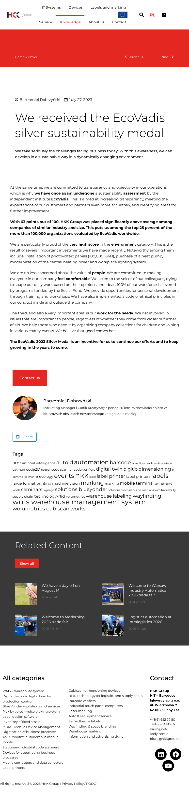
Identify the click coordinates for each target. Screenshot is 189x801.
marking (92, 482)
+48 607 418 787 (162, 724)
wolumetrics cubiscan (41, 509)
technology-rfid (49, 496)
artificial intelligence (38, 463)
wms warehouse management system (79, 502)
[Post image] (26, 594)
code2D (33, 469)
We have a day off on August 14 (61, 588)
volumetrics (75, 496)
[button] (141, 15)
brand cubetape (161, 463)
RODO (91, 784)
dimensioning (155, 469)
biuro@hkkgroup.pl (166, 739)
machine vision (66, 483)
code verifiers (84, 469)
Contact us (29, 378)
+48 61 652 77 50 (162, 719)
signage (48, 490)
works (77, 509)
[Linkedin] (164, 15)
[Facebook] (176, 754)
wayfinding (147, 496)
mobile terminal (137, 483)
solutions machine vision (124, 490)
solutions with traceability (159, 490)
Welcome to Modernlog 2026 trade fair (63, 619)
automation (91, 462)
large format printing (32, 483)
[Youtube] (168, 766)
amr (17, 462)
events (64, 475)
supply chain (23, 496)
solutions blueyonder (81, 489)
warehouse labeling (109, 496)
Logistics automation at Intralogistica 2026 (150, 619)
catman (19, 469)
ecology (46, 476)
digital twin (109, 469)
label (92, 476)
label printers (138, 476)
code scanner (62, 469)
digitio (131, 469)
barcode (120, 462)
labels (159, 475)
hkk (81, 475)
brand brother (141, 463)
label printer (111, 476)
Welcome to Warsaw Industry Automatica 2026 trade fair (147, 590)
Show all (27, 563)
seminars (31, 489)
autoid (64, 462)
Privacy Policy (73, 784)
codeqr (45, 469)
